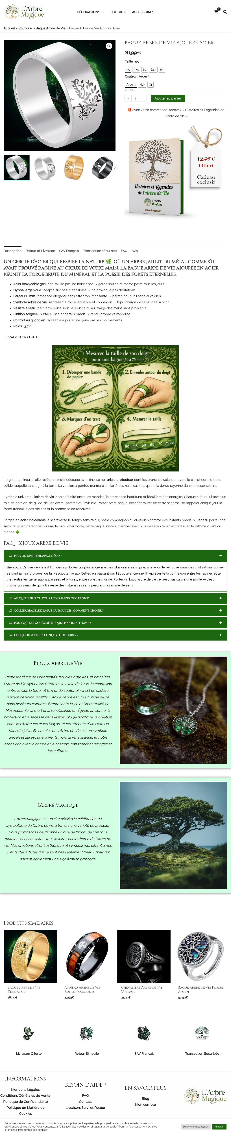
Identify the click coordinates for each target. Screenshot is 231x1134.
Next (114, 167)
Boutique (25, 28)
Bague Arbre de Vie (51, 28)
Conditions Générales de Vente (25, 1096)
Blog (145, 1099)
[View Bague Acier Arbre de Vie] (45, 168)
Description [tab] (12, 251)
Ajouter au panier (168, 98)
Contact (85, 1102)
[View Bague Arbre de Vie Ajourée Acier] (17, 168)
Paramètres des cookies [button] (195, 1126)
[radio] (128, 69)
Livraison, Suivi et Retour (85, 1108)
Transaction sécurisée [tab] (100, 251)
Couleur (131, 76)
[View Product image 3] (74, 168)
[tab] (115, 555)
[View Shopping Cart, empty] (216, 12)
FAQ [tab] (124, 251)
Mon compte (145, 1105)
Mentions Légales (25, 1090)
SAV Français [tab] (69, 251)
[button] (102, 12)
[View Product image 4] (103, 168)
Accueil (9, 28)
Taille (129, 61)
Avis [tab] (135, 251)
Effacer (130, 89)
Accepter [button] (219, 1126)
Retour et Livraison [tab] (40, 251)
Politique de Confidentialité (25, 1102)
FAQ (85, 1096)
